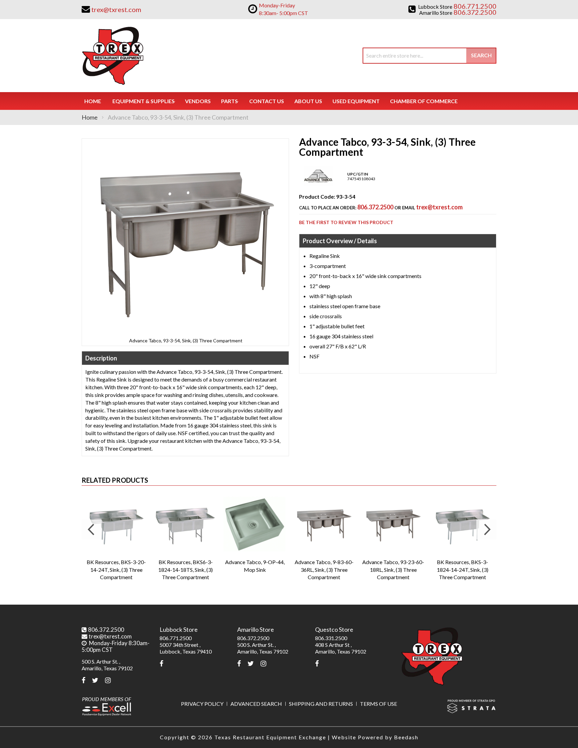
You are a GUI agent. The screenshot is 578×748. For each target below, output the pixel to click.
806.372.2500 (375, 207)
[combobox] (429, 56)
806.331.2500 (331, 638)
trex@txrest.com (439, 207)
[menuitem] (143, 101)
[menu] (289, 101)
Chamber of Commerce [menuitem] (424, 101)
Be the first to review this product (346, 222)
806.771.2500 (176, 638)
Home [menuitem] (92, 101)
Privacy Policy (202, 703)
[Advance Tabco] (318, 184)
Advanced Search (256, 703)
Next (486, 530)
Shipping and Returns (321, 703)
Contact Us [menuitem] (266, 101)
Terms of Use (378, 703)
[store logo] (112, 55)
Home (90, 117)
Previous (92, 530)
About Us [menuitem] (308, 101)
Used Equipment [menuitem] (356, 101)
